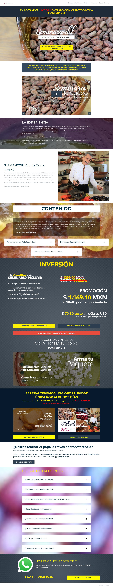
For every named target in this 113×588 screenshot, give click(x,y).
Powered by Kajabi (104, 585)
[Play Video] (23, 113)
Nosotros (94, 3)
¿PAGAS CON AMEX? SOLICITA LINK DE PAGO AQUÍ (56, 333)
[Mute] (89, 113)
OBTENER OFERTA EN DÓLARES (78, 326)
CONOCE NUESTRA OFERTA (34, 437)
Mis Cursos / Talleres (82, 3)
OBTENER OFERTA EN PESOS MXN (34, 326)
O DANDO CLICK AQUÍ (24, 462)
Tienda (70, 3)
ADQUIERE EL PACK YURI (79, 437)
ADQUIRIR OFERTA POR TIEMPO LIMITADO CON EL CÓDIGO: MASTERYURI (56, 47)
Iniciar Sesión (104, 3)
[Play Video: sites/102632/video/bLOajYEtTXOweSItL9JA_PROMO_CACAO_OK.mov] (56, 94)
